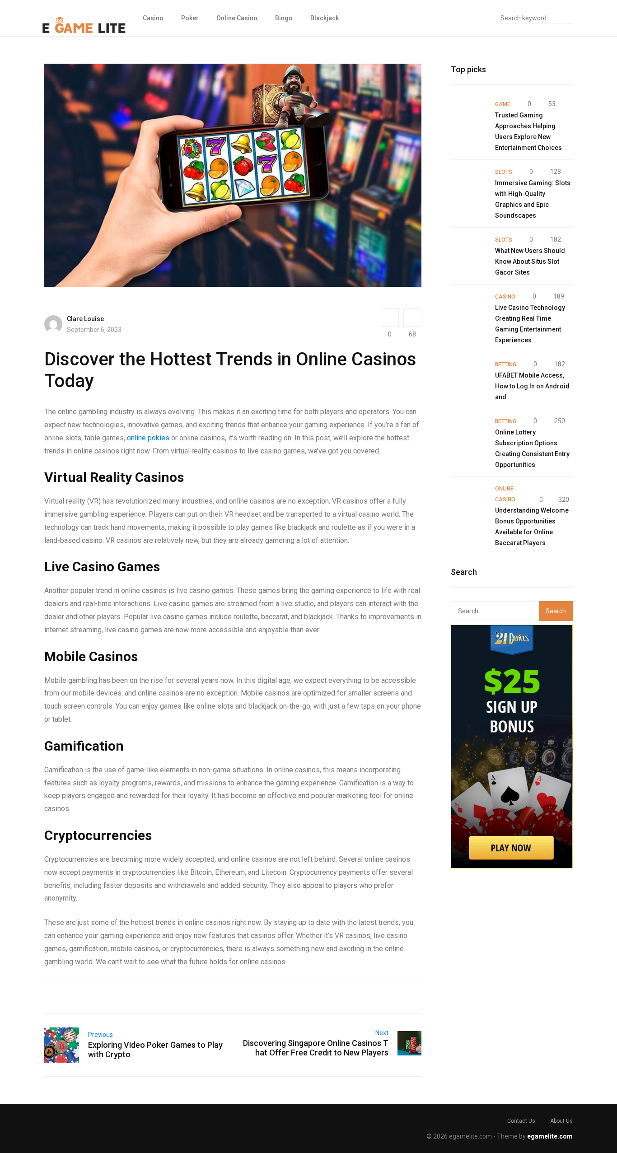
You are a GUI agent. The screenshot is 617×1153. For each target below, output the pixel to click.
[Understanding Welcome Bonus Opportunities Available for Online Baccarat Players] (468, 500)
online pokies (148, 438)
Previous (100, 1034)
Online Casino (236, 18)
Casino (153, 18)
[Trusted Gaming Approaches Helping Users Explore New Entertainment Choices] (468, 116)
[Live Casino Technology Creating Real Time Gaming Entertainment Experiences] (468, 308)
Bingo (284, 18)
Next (381, 1032)
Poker (190, 18)
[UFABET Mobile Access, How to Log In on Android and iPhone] (468, 376)
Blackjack (324, 18)
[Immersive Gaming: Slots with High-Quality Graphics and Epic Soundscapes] (468, 183)
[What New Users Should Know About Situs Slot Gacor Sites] (468, 251)
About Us (561, 1121)
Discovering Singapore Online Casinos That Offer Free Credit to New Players (315, 1047)
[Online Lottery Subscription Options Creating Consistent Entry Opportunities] (468, 433)
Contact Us (521, 1121)
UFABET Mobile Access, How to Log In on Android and (532, 386)
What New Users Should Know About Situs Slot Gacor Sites (530, 261)
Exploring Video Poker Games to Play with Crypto (155, 1049)
